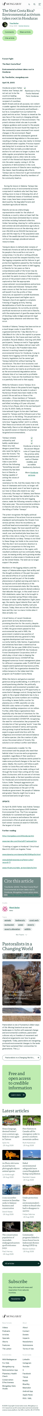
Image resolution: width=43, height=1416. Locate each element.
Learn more (16, 1095)
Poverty (31, 925)
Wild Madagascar (9, 1359)
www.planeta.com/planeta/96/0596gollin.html (21, 854)
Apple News (28, 1395)
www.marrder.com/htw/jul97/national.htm (19, 841)
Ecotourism (9, 925)
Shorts (5, 1342)
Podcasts (6, 1331)
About (25, 1328)
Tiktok (25, 1377)
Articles (5, 1335)
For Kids (5, 1363)
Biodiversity (20, 920)
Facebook (27, 1374)
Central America (24, 26)
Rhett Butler (14, 908)
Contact (26, 1331)
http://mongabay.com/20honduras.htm (18, 836)
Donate (26, 1335)
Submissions (28, 1345)
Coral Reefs (34, 920)
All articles (9, 1263)
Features (6, 1345)
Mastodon (27, 1388)
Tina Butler (14, 23)
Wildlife (27, 929)
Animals (8, 920)
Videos (5, 1328)
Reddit (25, 1381)
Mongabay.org (8, 1367)
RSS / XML (27, 1398)
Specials (5, 1338)
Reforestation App (10, 1370)
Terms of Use (28, 1349)
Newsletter (16, 1299)
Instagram (27, 1363)
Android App (28, 1391)
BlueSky (26, 1384)
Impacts (26, 1338)
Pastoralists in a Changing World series (21, 1058)
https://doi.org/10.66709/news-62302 (23, 895)
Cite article (9, 38)
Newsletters (28, 1342)
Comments (9, 32)
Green (20, 925)
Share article (25, 32)
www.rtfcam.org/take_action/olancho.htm (19, 868)
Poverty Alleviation (12, 929)
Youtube (26, 1367)
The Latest (6, 1349)
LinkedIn (26, 1359)
